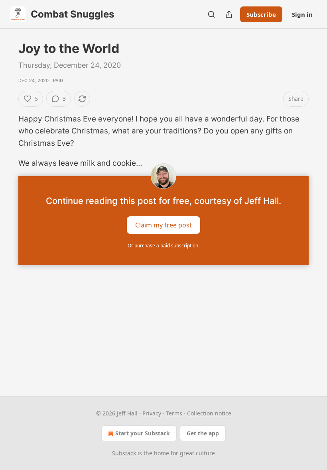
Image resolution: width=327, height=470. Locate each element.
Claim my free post (163, 224)
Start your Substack (142, 433)
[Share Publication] (229, 14)
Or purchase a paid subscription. (163, 245)
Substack (124, 453)
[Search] (211, 14)
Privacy (151, 413)
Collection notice (209, 413)
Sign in (302, 14)
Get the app (203, 433)
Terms (174, 413)
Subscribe (261, 14)
